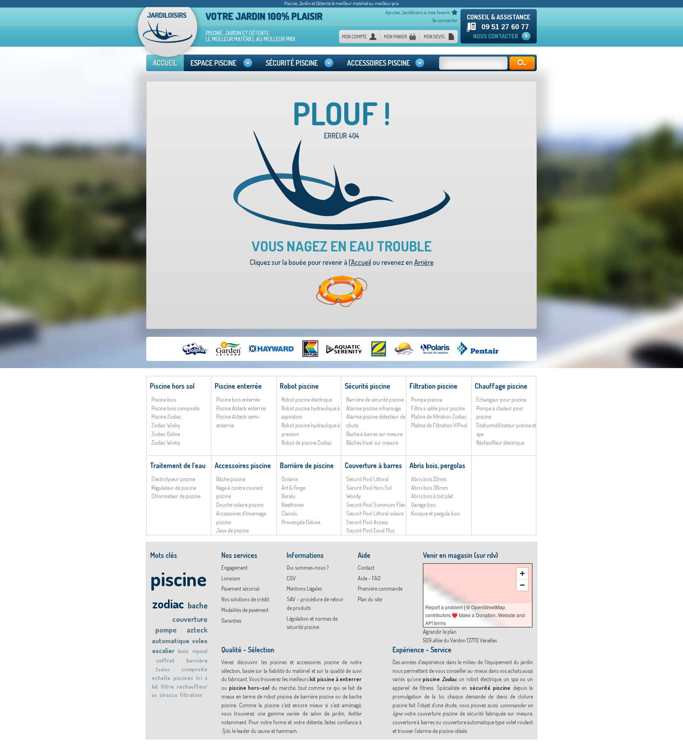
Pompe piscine (426, 399)
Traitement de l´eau (178, 465)
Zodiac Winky (165, 425)
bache (198, 605)
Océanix (289, 479)
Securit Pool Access (367, 522)
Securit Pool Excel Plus (370, 530)
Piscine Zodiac (166, 416)
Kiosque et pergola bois (435, 513)
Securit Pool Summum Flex (375, 504)
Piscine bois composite (175, 408)
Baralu (288, 496)
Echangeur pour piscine (501, 399)
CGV (291, 578)
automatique (170, 640)
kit (155, 686)
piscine (178, 578)
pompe (166, 629)
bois (183, 651)
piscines (183, 677)
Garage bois (423, 504)
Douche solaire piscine (239, 504)
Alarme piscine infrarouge (373, 408)
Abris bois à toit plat (432, 496)
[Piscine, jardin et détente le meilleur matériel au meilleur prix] (167, 34)
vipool (200, 651)
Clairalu (289, 513)
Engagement (234, 567)
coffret (165, 660)
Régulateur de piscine (173, 487)
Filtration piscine (433, 385)
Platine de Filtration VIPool (439, 425)
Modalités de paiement (244, 609)
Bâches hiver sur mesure (372, 442)
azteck (197, 629)
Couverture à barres (373, 465)
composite (194, 669)
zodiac (168, 603)
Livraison (230, 578)
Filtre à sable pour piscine (438, 408)
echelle (161, 677)
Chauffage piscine (501, 385)
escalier (163, 651)
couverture (190, 619)
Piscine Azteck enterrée (241, 408)
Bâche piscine (230, 479)
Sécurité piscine (367, 385)
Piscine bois (163, 399)
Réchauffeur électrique (500, 442)
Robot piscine (299, 385)
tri (199, 677)
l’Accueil (360, 262)
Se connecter (445, 20)
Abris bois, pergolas (437, 465)
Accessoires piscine (243, 465)
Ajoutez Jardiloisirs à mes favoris (417, 12)
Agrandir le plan (440, 631)
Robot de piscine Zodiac (306, 442)
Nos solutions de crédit (245, 599)
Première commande (380, 588)
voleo (200, 641)
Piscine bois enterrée (238, 399)
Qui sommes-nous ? (307, 567)
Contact (366, 567)
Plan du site (370, 599)
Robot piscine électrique (306, 399)
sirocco (168, 694)
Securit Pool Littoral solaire (375, 513)
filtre (167, 686)
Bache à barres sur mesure (374, 434)
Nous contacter (495, 36)
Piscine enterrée (238, 385)
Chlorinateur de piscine (175, 496)
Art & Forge (293, 487)
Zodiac (163, 669)
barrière (197, 660)
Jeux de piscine (232, 530)
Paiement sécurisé (240, 588)
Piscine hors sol (172, 385)
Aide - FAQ (369, 578)
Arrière (424, 262)
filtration (191, 694)
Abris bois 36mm (429, 487)
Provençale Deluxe (300, 522)
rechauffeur (192, 686)
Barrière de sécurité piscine (375, 399)
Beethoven (292, 504)
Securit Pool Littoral (367, 479)
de (154, 695)
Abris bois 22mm (429, 479)
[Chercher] (522, 63)
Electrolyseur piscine (173, 479)
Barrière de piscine (307, 465)
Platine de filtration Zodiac (438, 416)
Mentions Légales (304, 588)
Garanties (231, 620)
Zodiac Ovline (165, 434)
